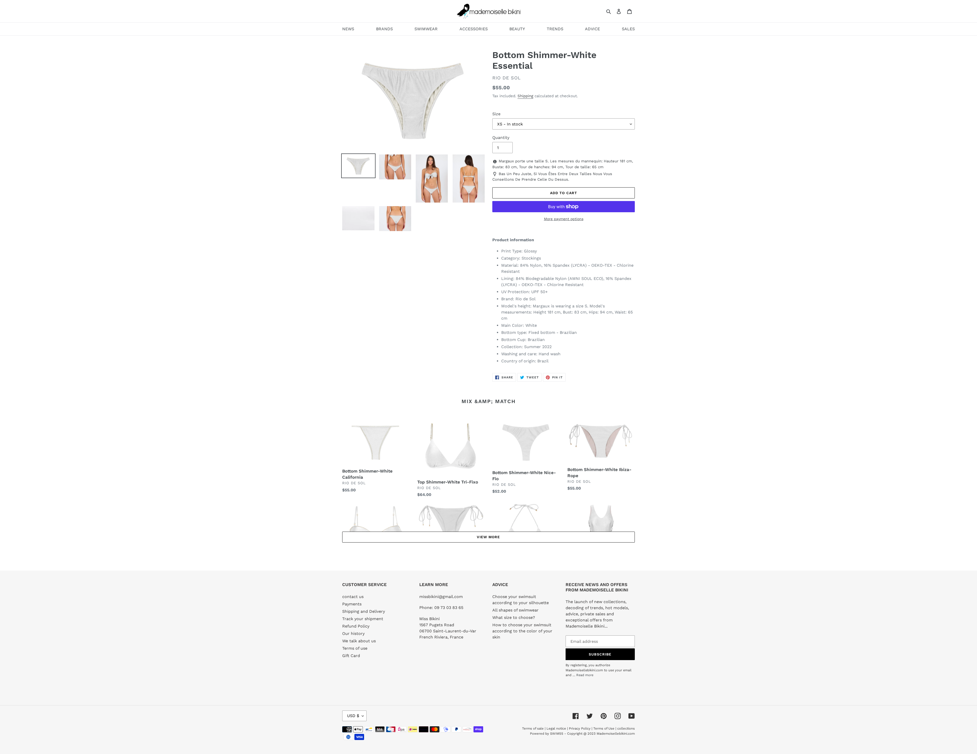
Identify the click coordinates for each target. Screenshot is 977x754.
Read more (584, 675)
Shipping (525, 96)
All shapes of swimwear (515, 610)
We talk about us (359, 640)
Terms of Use (603, 728)
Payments (352, 604)
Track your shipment (362, 618)
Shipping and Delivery (363, 611)
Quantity (500, 137)
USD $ (353, 715)
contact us (353, 596)
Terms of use (354, 648)
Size (496, 113)
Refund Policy (355, 626)
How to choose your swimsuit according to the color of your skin (522, 630)
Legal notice (556, 728)
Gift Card (351, 655)
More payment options (563, 219)
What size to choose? (513, 617)
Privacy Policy (580, 728)
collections (626, 728)
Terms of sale (533, 728)
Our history (353, 633)
